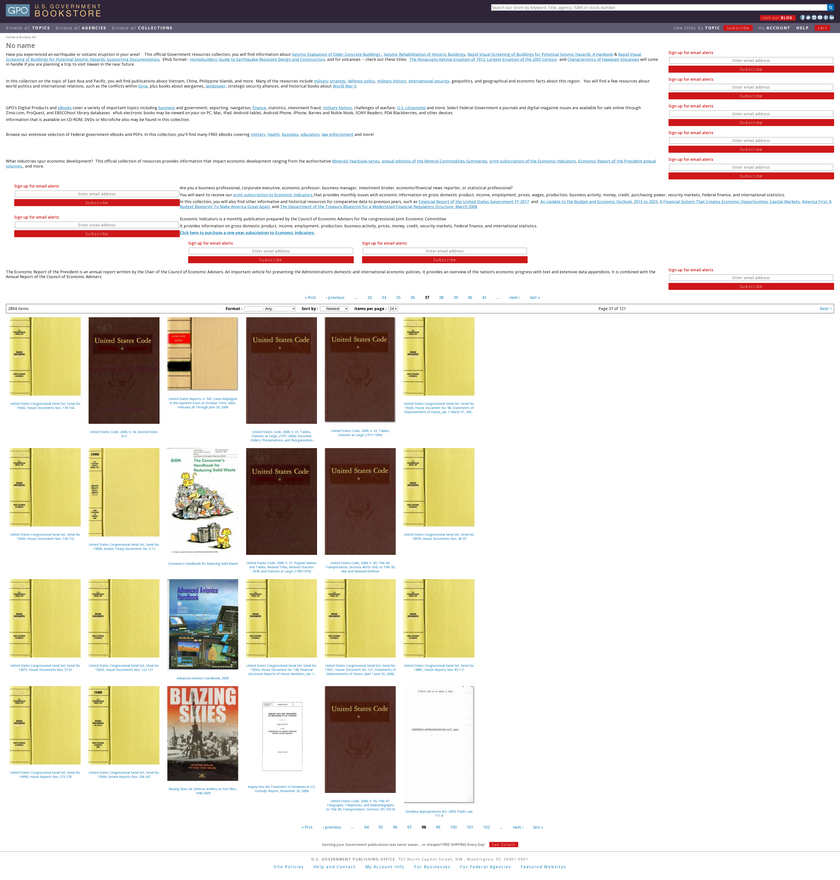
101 (470, 827)
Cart (822, 27)
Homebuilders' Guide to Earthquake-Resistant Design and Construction (257, 59)
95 (380, 827)
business (166, 107)
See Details (503, 844)
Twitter (808, 17)
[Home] (55, 15)
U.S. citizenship (411, 107)
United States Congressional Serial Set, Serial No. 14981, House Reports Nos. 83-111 (439, 667)
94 (366, 827)
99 (438, 827)
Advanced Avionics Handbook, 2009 (203, 678)
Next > (826, 308)
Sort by (309, 308)
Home (11, 37)
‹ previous (335, 297)
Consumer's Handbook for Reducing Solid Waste (203, 563)
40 (470, 297)
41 (484, 297)
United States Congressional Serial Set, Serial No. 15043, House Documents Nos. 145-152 (45, 536)
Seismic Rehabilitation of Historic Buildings (424, 54)
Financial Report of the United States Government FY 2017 (473, 201)
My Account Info (385, 866)
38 (441, 297)
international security (428, 81)
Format (233, 308)
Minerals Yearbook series (356, 161)
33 (370, 297)
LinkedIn (831, 17)
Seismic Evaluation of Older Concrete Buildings (337, 54)
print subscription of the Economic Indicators (532, 161)
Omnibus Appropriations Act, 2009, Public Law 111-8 (439, 813)
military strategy (330, 81)
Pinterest (825, 17)
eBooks (65, 107)
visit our (778, 17)
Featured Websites (543, 866)
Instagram (814, 17)
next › (514, 297)
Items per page (369, 308)
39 (455, 297)
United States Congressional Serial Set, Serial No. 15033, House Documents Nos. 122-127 (124, 667)
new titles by (711, 27)
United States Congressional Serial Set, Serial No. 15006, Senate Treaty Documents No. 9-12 (124, 546)
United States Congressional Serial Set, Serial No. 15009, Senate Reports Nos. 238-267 (124, 774)
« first (310, 297)
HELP (802, 27)
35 (398, 297)
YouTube (819, 17)
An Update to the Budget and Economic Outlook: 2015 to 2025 (599, 201)
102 (486, 827)
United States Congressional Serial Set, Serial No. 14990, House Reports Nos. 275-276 (45, 774)
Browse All (28, 27)
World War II (344, 86)
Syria (142, 86)
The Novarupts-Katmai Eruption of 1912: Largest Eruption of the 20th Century (483, 59)
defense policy (361, 81)
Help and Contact (334, 866)
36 (412, 297)
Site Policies (289, 866)
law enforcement (338, 134)
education (310, 134)
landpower (215, 86)
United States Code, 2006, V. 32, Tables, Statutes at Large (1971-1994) (360, 433)
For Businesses (432, 866)
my (774, 27)
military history (391, 81)
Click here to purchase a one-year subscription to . (247, 232)
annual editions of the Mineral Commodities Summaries (434, 161)
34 (384, 297)
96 (395, 827)
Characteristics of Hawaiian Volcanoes (603, 59)
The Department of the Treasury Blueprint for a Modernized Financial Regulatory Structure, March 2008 (378, 206)
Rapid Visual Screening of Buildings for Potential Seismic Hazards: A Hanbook (540, 54)
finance (259, 107)
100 (453, 827)
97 (409, 827)
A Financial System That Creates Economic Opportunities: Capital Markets (730, 201)
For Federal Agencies (485, 866)
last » (535, 297)
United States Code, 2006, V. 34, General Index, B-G (124, 434)
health (274, 134)
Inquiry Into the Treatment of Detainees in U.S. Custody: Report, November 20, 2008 (281, 789)
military (258, 134)
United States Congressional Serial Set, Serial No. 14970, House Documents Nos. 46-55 (439, 536)
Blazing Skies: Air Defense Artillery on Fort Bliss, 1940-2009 (203, 791)
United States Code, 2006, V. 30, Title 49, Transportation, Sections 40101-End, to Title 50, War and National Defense (360, 567)
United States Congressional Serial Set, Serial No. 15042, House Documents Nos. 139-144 (45, 405)
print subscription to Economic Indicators (273, 194)
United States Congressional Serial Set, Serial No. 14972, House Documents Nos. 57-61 (45, 667)
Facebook (802, 17)
